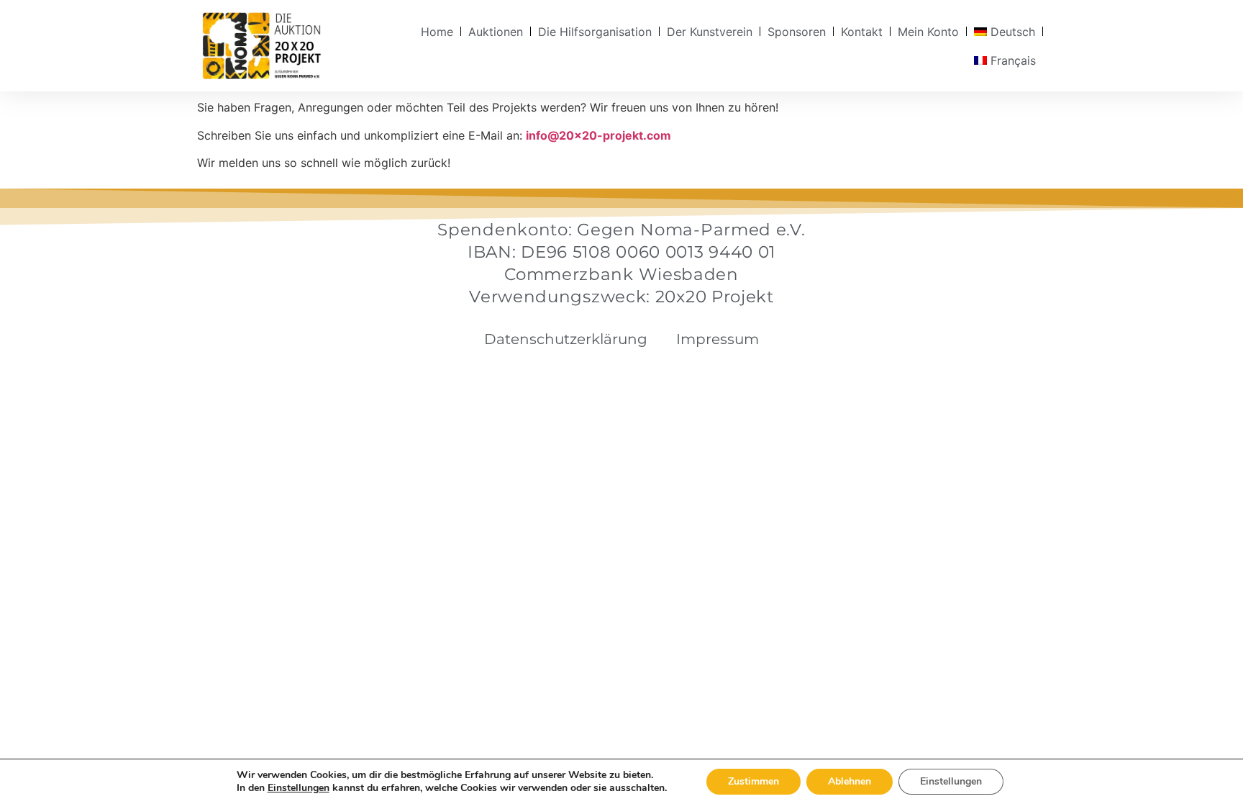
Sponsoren (797, 31)
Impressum (717, 339)
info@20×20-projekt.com (598, 135)
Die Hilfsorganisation (595, 31)
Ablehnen (849, 781)
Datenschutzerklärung (565, 339)
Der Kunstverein (709, 31)
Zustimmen (753, 781)
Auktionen (495, 31)
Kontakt (862, 31)
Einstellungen (298, 788)
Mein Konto (928, 31)
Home (437, 31)
